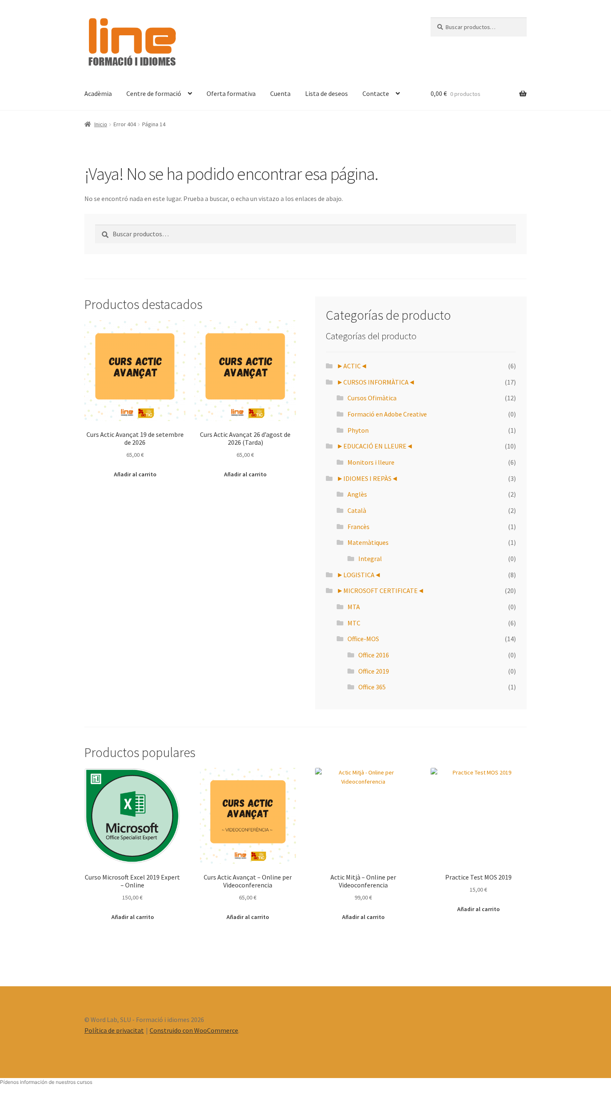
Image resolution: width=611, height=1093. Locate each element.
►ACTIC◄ (352, 366)
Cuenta (280, 93)
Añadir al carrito (135, 474)
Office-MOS (363, 639)
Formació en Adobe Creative (387, 414)
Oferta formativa (231, 93)
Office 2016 (373, 655)
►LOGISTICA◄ (359, 575)
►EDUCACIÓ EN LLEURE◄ (375, 446)
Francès (358, 526)
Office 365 (372, 687)
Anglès (357, 494)
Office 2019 (373, 671)
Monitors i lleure (370, 462)
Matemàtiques (368, 542)
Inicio (100, 124)
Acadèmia (98, 93)
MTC (353, 623)
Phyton (358, 430)
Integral (370, 558)
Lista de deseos (326, 93)
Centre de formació (153, 93)
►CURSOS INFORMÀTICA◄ (376, 382)
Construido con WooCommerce (194, 1030)
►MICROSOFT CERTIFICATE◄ (380, 590)
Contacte (375, 93)
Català (356, 510)
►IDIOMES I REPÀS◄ (367, 478)
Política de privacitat (114, 1030)
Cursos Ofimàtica (372, 398)
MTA (353, 607)
